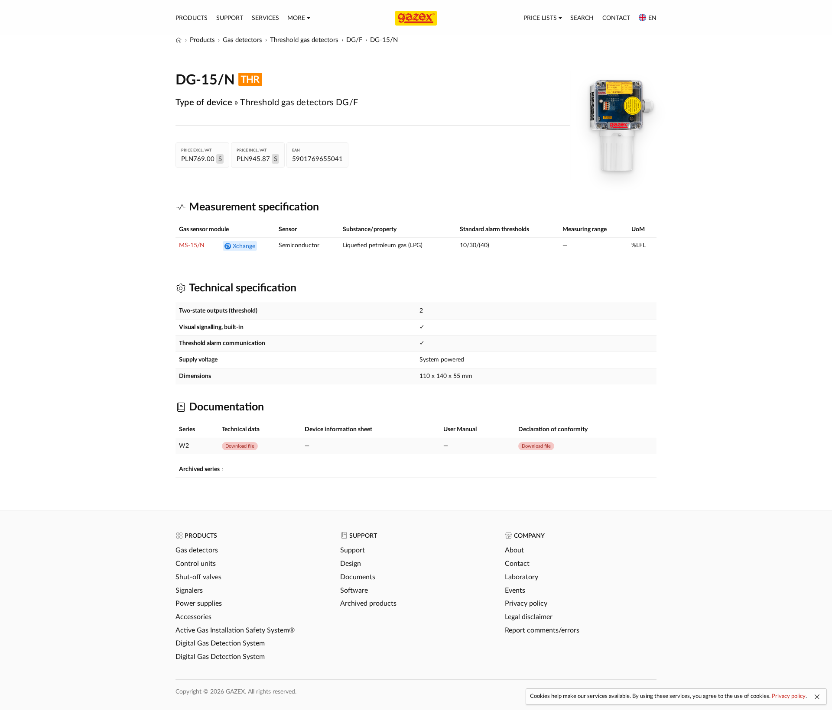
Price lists (540, 18)
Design (350, 563)
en (652, 18)
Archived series (199, 469)
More (296, 18)
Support (229, 18)
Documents (357, 577)
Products (192, 18)
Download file (239, 446)
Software (354, 590)
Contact (616, 18)
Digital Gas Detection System (220, 643)
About (514, 550)
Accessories (193, 616)
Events (515, 590)
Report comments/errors (542, 630)
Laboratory (521, 577)
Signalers (189, 590)
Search (582, 18)
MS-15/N (192, 245)
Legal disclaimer (528, 616)
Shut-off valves (198, 577)
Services (265, 18)
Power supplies (199, 603)
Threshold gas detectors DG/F (299, 102)
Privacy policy (526, 603)
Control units (196, 563)
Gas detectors (197, 550)
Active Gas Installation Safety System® (235, 630)
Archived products (368, 603)
